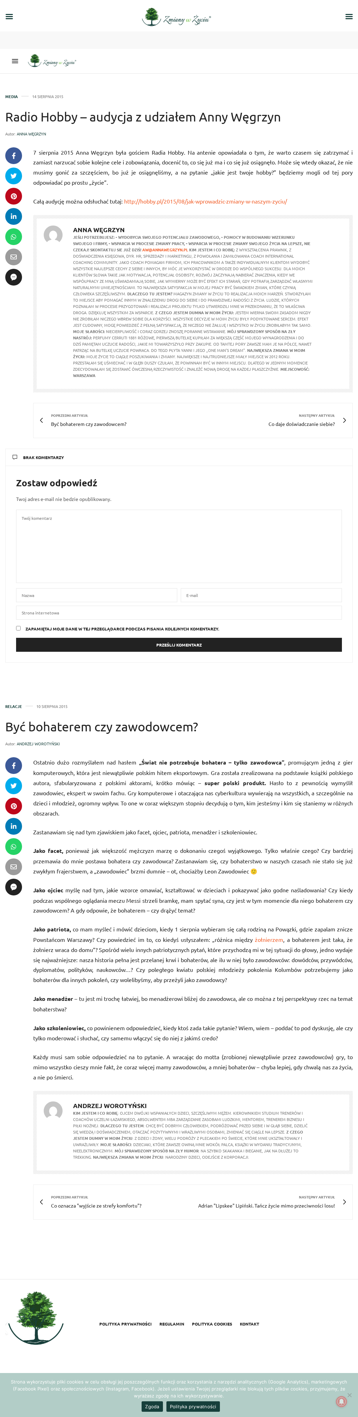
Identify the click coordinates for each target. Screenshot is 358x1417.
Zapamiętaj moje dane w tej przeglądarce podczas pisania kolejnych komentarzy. (122, 629)
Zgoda (152, 1406)
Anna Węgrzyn (31, 133)
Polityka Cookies (212, 1324)
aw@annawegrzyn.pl (165, 249)
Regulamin (171, 1324)
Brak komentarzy (43, 457)
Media (11, 96)
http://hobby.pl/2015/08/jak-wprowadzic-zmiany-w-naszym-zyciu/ (205, 201)
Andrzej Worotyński (38, 743)
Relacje (13, 706)
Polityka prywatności (125, 1324)
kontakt (249, 1324)
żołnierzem (269, 939)
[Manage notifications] (341, 1401)
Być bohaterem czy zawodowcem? (101, 726)
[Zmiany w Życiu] (54, 61)
